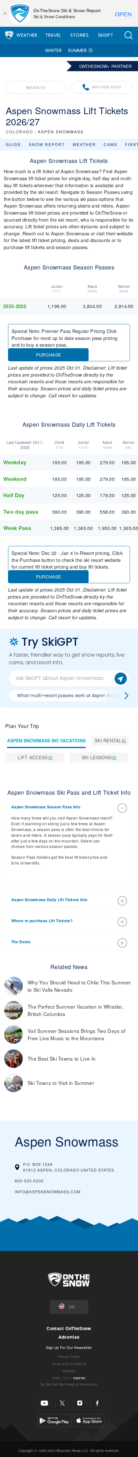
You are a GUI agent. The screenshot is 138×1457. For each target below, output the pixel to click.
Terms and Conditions (69, 1363)
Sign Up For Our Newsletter (69, 1347)
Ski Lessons (97, 757)
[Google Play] (54, 1419)
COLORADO (19, 131)
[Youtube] (44, 1403)
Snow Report (47, 144)
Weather (26, 35)
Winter (53, 50)
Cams (110, 144)
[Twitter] (62, 1403)
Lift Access (33, 757)
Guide (13, 144)
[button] (128, 35)
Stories (79, 35)
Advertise (69, 1337)
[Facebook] (97, 1403)
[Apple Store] (89, 1419)
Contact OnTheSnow (69, 1328)
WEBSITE (36, 87)
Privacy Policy (69, 1356)
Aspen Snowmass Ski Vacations (46, 740)
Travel (53, 35)
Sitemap (69, 1370)
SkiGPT (105, 35)
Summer (77, 50)
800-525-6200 (106, 87)
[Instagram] (80, 1403)
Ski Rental (108, 740)
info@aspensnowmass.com (48, 1191)
